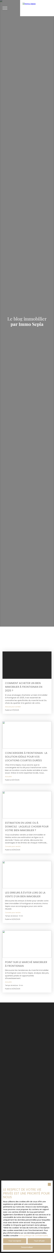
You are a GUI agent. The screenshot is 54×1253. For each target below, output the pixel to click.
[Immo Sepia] (37, 8)
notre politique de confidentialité (33, 1235)
